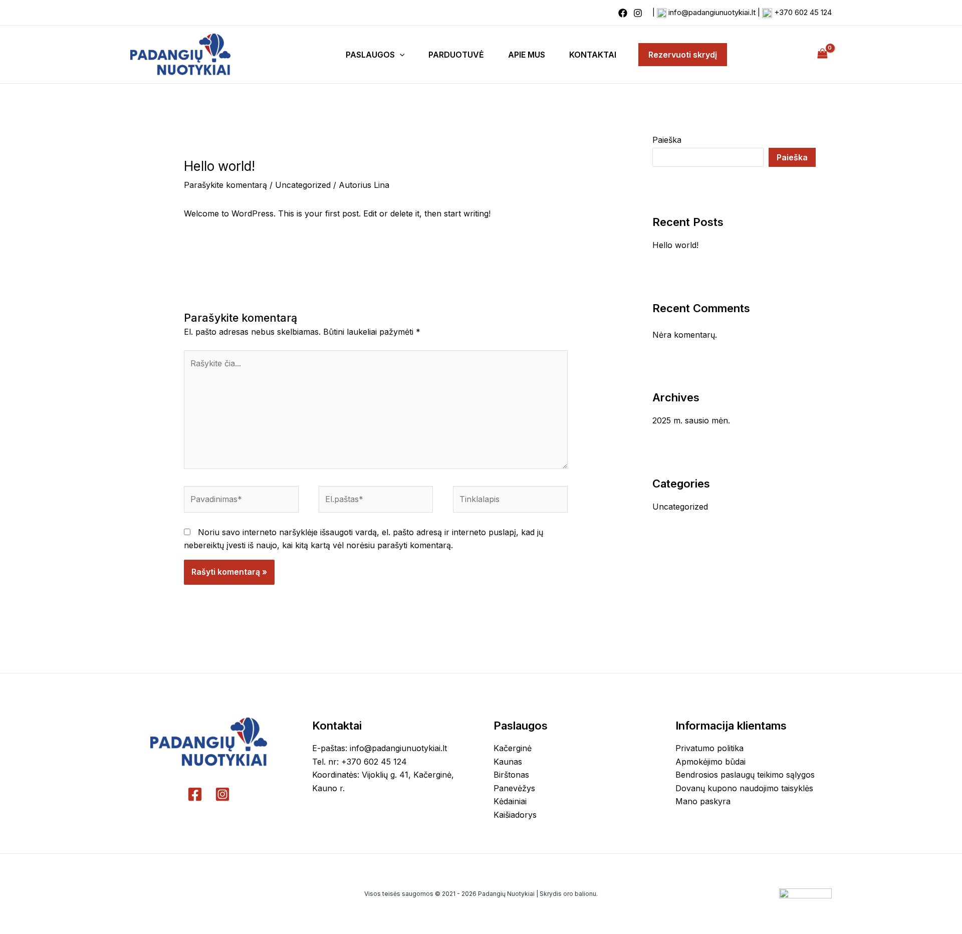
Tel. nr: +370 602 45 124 (359, 762)
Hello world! (675, 245)
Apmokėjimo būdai (710, 762)
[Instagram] (637, 13)
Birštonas (511, 775)
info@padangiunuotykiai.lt (712, 12)
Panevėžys (514, 788)
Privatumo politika (709, 748)
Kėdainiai (510, 801)
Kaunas (508, 762)
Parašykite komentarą (225, 185)
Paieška (666, 140)
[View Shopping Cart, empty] (822, 54)
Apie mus (526, 55)
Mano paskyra (703, 801)
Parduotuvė (456, 55)
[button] (400, 55)
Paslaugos (370, 55)
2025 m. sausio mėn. (691, 420)
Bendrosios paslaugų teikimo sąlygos (745, 775)
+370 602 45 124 (803, 12)
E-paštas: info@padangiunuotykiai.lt (379, 748)
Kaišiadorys (515, 815)
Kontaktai (592, 55)
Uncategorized (303, 185)
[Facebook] (622, 13)
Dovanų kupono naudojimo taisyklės (744, 788)
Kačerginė (513, 748)
